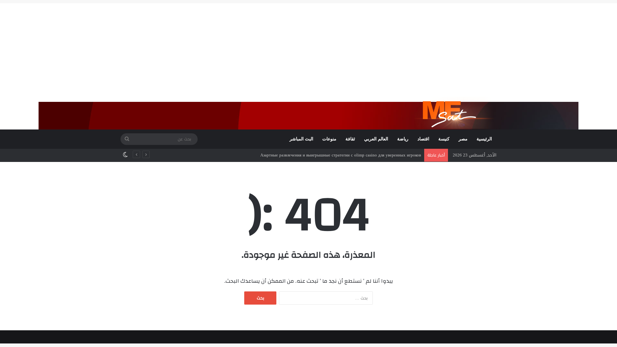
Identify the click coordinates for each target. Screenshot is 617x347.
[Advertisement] (308, 48)
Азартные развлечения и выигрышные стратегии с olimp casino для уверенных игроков (340, 155)
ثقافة (350, 139)
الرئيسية (484, 139)
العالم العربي (376, 139)
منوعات (329, 139)
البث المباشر (301, 139)
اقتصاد (423, 139)
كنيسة (444, 139)
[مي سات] (455, 113)
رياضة (402, 139)
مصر (463, 139)
